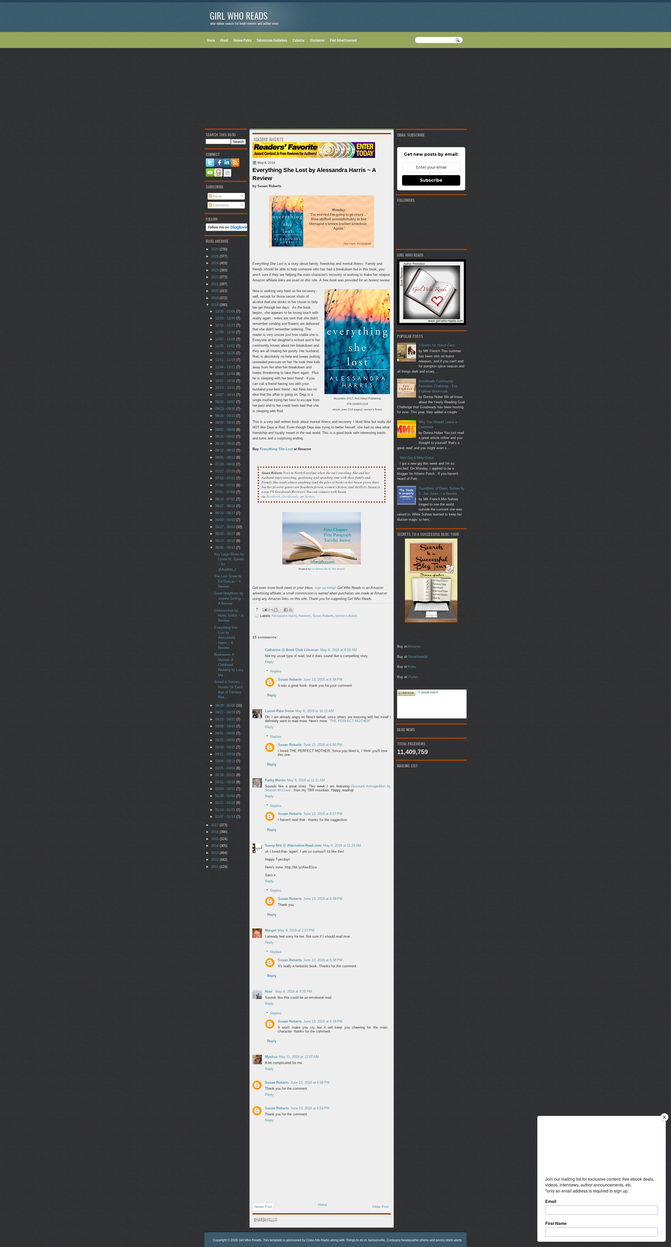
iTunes (413, 677)
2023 (215, 270)
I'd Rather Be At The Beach (328, 568)
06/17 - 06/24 (225, 506)
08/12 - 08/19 (225, 450)
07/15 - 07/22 (225, 478)
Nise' (269, 991)
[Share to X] (280, 609)
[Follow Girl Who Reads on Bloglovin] (228, 230)
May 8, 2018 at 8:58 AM (338, 650)
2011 (215, 867)
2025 (215, 256)
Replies (276, 671)
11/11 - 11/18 (225, 360)
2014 (215, 846)
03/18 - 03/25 (225, 747)
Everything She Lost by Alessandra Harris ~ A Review (225, 638)
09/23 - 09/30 (225, 409)
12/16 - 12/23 (225, 325)
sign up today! (325, 588)
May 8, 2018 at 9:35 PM (293, 991)
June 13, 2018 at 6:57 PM (322, 814)
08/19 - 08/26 (225, 443)
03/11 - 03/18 (225, 754)
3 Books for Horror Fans (437, 345)
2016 (215, 832)
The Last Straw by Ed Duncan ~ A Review (228, 581)
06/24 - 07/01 (225, 499)
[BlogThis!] (275, 609)
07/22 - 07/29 (225, 471)
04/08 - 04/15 (225, 726)
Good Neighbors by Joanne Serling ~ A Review (229, 598)
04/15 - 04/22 (225, 719)
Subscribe (431, 180)
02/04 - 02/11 (225, 789)
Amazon (414, 646)
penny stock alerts (449, 1240)
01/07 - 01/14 (225, 817)
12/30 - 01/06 (225, 311)
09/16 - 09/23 (225, 416)
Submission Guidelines (272, 40)
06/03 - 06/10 (225, 520)
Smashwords (418, 657)
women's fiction (346, 615)
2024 (215, 263)
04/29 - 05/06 (225, 705)
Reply (269, 662)
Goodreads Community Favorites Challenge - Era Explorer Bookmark (438, 386)
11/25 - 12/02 (225, 346)
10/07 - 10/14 (225, 395)
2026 (215, 249)
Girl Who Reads (239, 15)
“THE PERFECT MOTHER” (350, 721)
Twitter (309, 496)
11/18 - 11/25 (225, 353)
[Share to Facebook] (285, 609)
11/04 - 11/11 (225, 367)
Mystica (271, 1057)
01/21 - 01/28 (225, 803)
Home (211, 40)
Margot (270, 930)
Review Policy (242, 40)
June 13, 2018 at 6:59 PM (322, 1021)
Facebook (273, 496)
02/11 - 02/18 (225, 782)
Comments (220, 205)
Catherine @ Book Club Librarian (292, 650)
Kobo (412, 667)
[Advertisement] (335, 89)
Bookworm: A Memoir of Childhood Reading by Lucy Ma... (228, 665)
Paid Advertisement (343, 40)
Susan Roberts (323, 615)
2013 (215, 853)
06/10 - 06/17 (225, 513)
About (224, 40)
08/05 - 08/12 (225, 457)
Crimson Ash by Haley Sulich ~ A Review (228, 616)
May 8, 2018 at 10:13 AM (314, 711)
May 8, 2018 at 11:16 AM (342, 845)
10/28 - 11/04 (225, 374)
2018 (215, 305)
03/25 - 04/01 (225, 740)
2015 (215, 839)
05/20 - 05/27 (225, 534)
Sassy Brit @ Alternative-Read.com (293, 845)
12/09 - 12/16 (225, 332)
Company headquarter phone (408, 1240)
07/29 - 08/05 (225, 464)
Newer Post (263, 1207)
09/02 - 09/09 (225, 430)
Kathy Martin (275, 780)
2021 (215, 284)
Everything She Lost (276, 449)
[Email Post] (264, 609)
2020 (215, 291)
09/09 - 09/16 (225, 422)
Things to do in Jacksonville (365, 1240)
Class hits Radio (317, 1240)
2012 (215, 860)
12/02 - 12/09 (225, 339)
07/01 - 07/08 (225, 492)
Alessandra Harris (284, 615)
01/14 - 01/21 (225, 810)
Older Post (380, 1207)
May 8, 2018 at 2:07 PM (296, 930)
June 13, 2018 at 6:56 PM (322, 679)
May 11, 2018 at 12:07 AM (299, 1057)
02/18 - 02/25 (225, 775)
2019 (215, 298)
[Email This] (270, 609)
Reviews (305, 615)
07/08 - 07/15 (225, 485)
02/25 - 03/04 (225, 768)
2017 (215, 825)
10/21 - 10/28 (225, 381)
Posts (217, 196)
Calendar (299, 40)
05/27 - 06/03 (225, 527)
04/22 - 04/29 (225, 712)
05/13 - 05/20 (225, 541)
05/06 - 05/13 (225, 548)
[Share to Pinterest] (290, 609)
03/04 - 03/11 (225, 761)
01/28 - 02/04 (225, 796)
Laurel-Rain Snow (279, 711)
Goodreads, (290, 496)
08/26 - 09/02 (225, 436)
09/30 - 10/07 (225, 402)
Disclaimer (317, 40)
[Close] (664, 1117)
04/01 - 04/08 (225, 733)
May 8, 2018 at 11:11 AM (306, 780)
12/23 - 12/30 (225, 318)
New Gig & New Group (417, 458)
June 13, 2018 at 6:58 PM (322, 899)
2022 (215, 277)
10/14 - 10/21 (225, 388)
